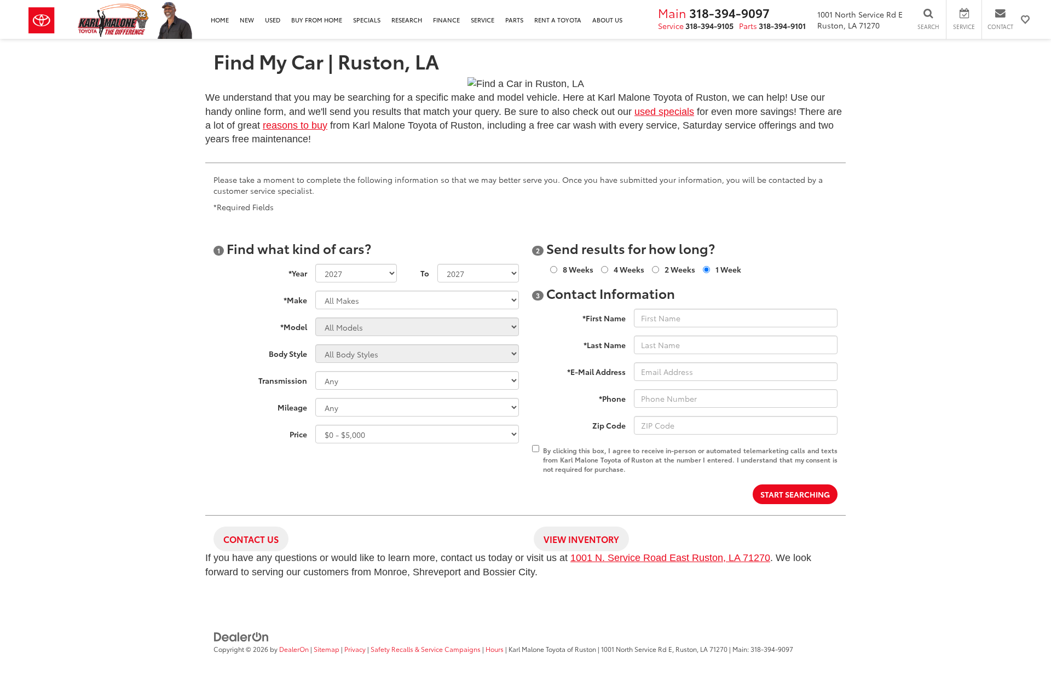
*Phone (612, 398)
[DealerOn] (241, 636)
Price (298, 434)
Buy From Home (316, 19)
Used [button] (272, 19)
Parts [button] (514, 19)
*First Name (604, 318)
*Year (297, 273)
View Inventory (581, 539)
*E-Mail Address (596, 371)
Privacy (355, 649)
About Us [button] (607, 19)
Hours (495, 649)
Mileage (292, 407)
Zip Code (609, 425)
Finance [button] (446, 19)
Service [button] (482, 19)
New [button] (247, 19)
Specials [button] (366, 19)
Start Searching (795, 494)
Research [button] (406, 19)
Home (220, 19)
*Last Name (605, 344)
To (424, 273)
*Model (293, 326)
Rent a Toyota (557, 19)
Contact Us (251, 539)
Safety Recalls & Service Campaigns (426, 649)
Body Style (288, 353)
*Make (295, 299)
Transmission (282, 380)
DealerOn (294, 649)
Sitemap (326, 649)
